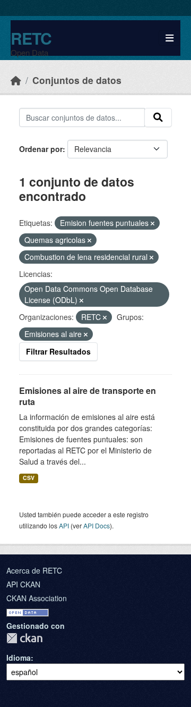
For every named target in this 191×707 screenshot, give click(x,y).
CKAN (24, 638)
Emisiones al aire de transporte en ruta (87, 396)
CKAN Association (36, 598)
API (64, 525)
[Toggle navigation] (169, 38)
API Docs (96, 525)
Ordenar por (41, 149)
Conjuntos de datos (76, 80)
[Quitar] (152, 223)
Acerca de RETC (34, 570)
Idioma (18, 657)
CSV (28, 478)
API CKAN (23, 584)
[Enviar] (158, 117)
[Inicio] (16, 80)
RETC (31, 38)
